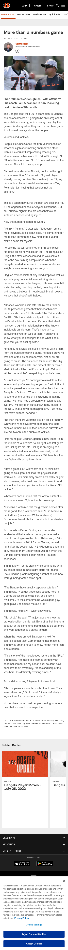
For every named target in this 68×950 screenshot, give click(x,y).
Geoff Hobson (22, 44)
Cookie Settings (34, 924)
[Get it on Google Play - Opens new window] (45, 865)
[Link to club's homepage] (7, 4)
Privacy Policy (21, 918)
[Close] (64, 880)
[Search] (57, 5)
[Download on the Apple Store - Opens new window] (22, 864)
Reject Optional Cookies (34, 934)
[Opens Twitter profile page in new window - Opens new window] (17, 51)
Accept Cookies (34, 943)
